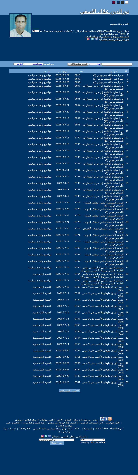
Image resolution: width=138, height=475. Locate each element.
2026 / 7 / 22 (62, 215)
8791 (77, 189)
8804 (77, 105)
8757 (77, 318)
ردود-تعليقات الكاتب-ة (34, 422)
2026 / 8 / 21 (62, 105)
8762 (77, 287)
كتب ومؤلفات (46, 419)
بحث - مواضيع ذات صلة (85, 419)
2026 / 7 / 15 (62, 261)
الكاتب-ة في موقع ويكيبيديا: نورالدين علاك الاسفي (107, 36)
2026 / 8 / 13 (62, 157)
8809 (77, 78)
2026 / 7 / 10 (62, 287)
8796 (77, 157)
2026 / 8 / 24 (62, 85)
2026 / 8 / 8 (63, 189)
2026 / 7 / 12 (62, 274)
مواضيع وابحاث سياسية (39, 75)
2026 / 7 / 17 (62, 248)
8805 (77, 98)
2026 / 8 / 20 (62, 111)
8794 (77, 170)
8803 (77, 111)
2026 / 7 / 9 (63, 293)
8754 (77, 337)
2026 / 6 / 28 (62, 363)
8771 (77, 235)
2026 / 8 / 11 (62, 170)
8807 (77, 85)
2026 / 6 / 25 (62, 382)
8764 (77, 274)
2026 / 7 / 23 (62, 209)
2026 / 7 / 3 (63, 331)
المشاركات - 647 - (82, 428)
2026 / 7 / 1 (63, 344)
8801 (77, 124)
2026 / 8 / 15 (62, 144)
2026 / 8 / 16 (62, 137)
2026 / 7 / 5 (63, 318)
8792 (77, 183)
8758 (77, 306)
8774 (77, 215)
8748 (77, 376)
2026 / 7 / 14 (62, 267)
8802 (77, 118)
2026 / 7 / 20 (62, 228)
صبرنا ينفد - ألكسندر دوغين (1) (108, 82)
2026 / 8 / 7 (63, 196)
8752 (77, 350)
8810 (77, 75)
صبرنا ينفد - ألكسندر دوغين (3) (108, 75)
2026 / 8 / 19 (62, 118)
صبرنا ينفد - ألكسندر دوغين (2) (108, 78)
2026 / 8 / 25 (62, 82)
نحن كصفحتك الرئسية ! (90, 422)
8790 (77, 196)
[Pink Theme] (113, 2)
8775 (77, 209)
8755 (77, 331)
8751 (77, 356)
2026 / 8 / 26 (62, 78)
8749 (77, 369)
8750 (77, 363)
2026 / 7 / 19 (62, 235)
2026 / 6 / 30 (62, 350)
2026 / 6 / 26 (62, 376)
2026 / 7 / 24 (62, 202)
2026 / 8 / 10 (62, 176)
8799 (77, 137)
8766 (77, 267)
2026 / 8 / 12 (62, 163)
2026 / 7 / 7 (63, 299)
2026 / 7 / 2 (63, 337)
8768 (77, 254)
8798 (77, 144)
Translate (100, 442)
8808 (77, 82)
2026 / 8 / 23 (62, 92)
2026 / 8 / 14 (62, 150)
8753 (77, 344)
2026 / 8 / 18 (62, 124)
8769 (77, 248)
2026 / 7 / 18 (62, 241)
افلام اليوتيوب (112, 422)
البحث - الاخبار (63, 419)
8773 (77, 222)
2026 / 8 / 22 (62, 98)
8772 (77, 228)
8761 (77, 293)
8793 (77, 176)
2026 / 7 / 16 (62, 254)
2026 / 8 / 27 (62, 75)
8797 (77, 150)
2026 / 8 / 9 (63, 183)
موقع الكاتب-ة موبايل (26, 419)
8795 (77, 163)
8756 (77, 325)
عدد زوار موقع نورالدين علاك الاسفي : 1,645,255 (44, 428)
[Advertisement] (36, 51)
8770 (77, 241)
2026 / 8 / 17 (62, 131)
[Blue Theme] (118, 2)
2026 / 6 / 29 (62, 356)
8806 (77, 92)
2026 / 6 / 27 (62, 369)
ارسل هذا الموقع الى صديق (62, 422)
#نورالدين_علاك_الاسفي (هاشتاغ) (114, 39)
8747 (77, 382)
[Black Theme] (122, 2)
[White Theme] (126, 2)
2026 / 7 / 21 (62, 222)
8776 (77, 202)
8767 (77, 261)
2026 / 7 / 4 (63, 325)
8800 (77, 131)
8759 (77, 299)
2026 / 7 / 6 (63, 312)
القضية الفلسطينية (42, 274)
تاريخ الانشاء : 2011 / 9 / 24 (108, 428)
